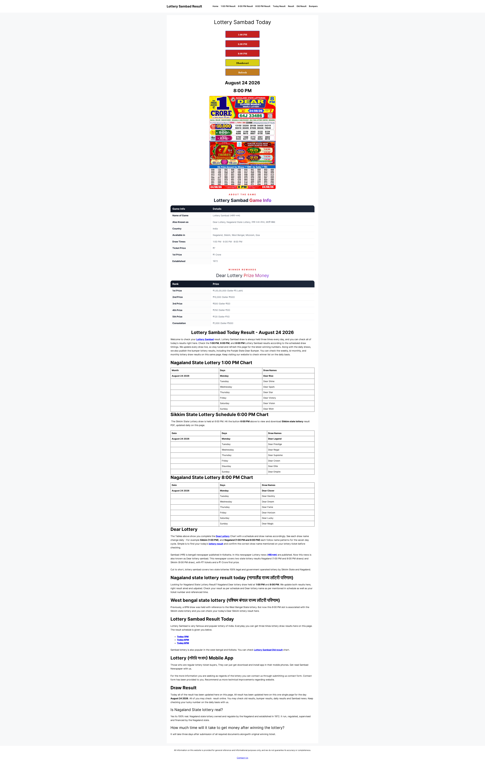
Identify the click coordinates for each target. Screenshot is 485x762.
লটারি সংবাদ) (272, 554)
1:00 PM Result (228, 6)
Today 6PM (183, 640)
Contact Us (242, 758)
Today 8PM (183, 643)
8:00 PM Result (262, 6)
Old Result (301, 6)
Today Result (279, 6)
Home (215, 6)
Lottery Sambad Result (184, 6)
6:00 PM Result (245, 6)
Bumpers (313, 6)
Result (291, 6)
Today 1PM (183, 636)
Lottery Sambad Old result (268, 649)
